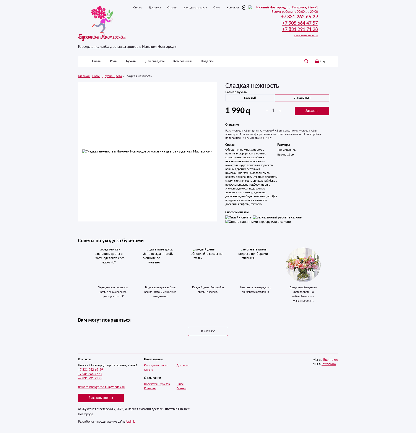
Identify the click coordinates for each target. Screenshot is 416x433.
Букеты (131, 61)
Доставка (155, 7)
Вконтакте (330, 360)
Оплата (137, 7)
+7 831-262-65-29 (90, 370)
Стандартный (302, 97)
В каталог (208, 331)
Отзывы (172, 7)
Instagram (329, 364)
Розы (113, 61)
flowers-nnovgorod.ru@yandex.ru (101, 387)
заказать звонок (306, 35)
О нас (216, 7)
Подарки (207, 61)
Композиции (182, 61)
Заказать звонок (101, 398)
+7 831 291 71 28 (90, 378)
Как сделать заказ (195, 7)
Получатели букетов (157, 384)
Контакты (233, 7)
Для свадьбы (155, 61)
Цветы (96, 61)
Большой (250, 97)
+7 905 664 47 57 (90, 374)
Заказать (312, 111)
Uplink (130, 421)
